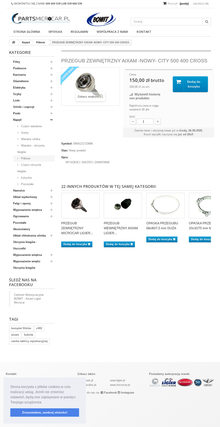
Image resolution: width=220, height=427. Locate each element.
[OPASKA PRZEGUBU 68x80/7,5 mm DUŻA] (165, 205)
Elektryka (19, 87)
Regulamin (79, 32)
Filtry (16, 61)
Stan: (64, 150)
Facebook (110, 392)
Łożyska (26, 177)
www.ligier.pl (117, 380)
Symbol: (66, 143)
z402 (39, 328)
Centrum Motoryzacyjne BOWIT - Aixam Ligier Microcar (29, 298)
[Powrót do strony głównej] (13, 42)
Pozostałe (27, 184)
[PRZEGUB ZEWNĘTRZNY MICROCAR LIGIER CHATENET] (80, 205)
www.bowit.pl (85, 380)
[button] (43, 402)
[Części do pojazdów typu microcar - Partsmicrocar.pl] (40, 18)
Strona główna (26, 32)
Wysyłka (55, 32)
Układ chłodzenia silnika (29, 235)
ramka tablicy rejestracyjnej (29, 341)
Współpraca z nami (112, 32)
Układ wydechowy (25, 197)
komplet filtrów (21, 328)
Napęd (17, 119)
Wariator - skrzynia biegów (30, 149)
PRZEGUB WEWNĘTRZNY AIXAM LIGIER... (121, 228)
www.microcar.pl (120, 384)
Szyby (17, 94)
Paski (16, 113)
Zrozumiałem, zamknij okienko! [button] (44, 412)
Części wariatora (31, 126)
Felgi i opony (22, 203)
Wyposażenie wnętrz (26, 261)
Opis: (64, 157)
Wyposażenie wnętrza (27, 209)
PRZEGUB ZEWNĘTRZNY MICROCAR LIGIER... (77, 228)
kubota (28, 334)
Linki (16, 100)
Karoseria (19, 74)
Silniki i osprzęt (23, 107)
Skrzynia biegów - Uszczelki (25, 245)
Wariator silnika (30, 139)
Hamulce (19, 190)
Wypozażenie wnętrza (27, 255)
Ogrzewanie (21, 216)
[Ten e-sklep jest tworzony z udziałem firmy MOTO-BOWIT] (101, 19)
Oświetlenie (21, 81)
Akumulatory (21, 229)
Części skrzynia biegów (29, 168)
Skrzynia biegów (24, 267)
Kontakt (144, 32)
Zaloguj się (201, 3)
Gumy (24, 132)
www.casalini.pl (86, 384)
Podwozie (19, 68)
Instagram (127, 392)
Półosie (25, 158)
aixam (15, 334)
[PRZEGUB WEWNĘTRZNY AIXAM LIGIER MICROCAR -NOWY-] (123, 205)
